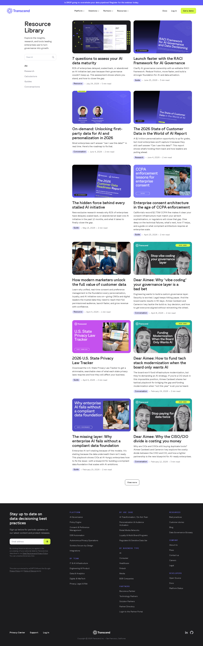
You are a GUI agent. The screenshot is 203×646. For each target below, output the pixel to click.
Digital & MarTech (77, 578)
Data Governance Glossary (181, 532)
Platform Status (176, 588)
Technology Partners (128, 596)
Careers (172, 560)
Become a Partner (127, 591)
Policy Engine (75, 522)
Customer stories (176, 522)
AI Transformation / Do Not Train (133, 517)
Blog (171, 527)
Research (29, 71)
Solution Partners (127, 601)
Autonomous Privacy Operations (84, 540)
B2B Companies (126, 578)
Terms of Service (30, 571)
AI (120, 553)
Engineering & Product (79, 568)
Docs (165, 11)
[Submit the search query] (53, 57)
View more (132, 482)
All (25, 66)
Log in (174, 11)
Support (34, 632)
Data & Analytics (77, 573)
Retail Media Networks (129, 530)
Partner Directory (127, 606)
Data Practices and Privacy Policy (35, 553)
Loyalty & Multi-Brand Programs (133, 535)
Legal (171, 565)
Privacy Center (17, 632)
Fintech (122, 568)
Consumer (123, 558)
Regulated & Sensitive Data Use (133, 540)
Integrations (75, 551)
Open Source (175, 578)
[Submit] (47, 541)
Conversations (32, 87)
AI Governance (76, 517)
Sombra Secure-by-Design (81, 545)
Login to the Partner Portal (131, 611)
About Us (173, 545)
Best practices (175, 517)
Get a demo (188, 11)
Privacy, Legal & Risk (79, 584)
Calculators (30, 76)
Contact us (174, 555)
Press (171, 550)
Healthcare (124, 563)
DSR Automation (77, 535)
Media (122, 573)
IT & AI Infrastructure (79, 563)
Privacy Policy (15, 571)
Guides (28, 81)
